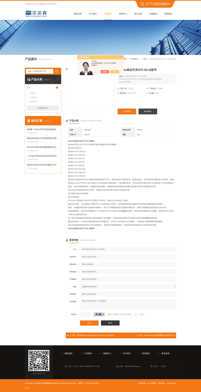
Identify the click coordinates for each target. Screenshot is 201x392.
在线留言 (153, 14)
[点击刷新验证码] (99, 314)
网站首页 (78, 14)
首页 (125, 59)
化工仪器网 (151, 383)
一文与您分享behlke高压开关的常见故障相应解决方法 (43, 156)
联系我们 (169, 14)
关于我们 (93, 14)
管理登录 (161, 383)
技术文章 (138, 14)
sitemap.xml (171, 383)
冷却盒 (32, 93)
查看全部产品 (43, 108)
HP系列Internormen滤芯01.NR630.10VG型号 (95, 335)
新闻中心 (123, 14)
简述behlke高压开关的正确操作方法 (42, 165)
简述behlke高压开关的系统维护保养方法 (43, 138)
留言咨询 (165, 353)
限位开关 (33, 101)
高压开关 (33, 97)
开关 (145, 59)
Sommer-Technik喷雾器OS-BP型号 (158, 335)
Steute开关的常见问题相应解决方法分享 (43, 147)
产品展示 (108, 14)
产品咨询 (127, 111)
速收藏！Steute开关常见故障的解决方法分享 (43, 129)
